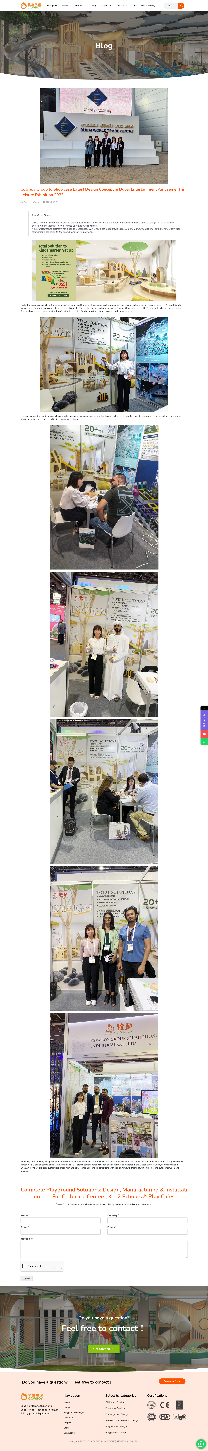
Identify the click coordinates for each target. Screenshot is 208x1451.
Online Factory (148, 5)
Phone (111, 1227)
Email (25, 1227)
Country (113, 1215)
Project (65, 5)
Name (25, 1215)
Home (67, 1402)
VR (134, 5)
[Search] (181, 6)
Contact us (122, 5)
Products (79, 5)
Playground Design (74, 1412)
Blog (94, 5)
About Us (106, 5)
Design (50, 5)
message (27, 1238)
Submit (26, 1278)
